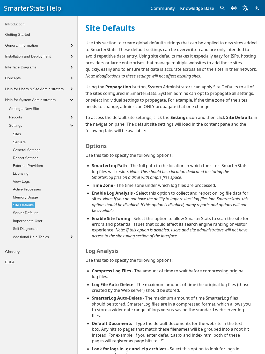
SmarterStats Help (32, 8)
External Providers (28, 166)
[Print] (234, 8)
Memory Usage (25, 197)
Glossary (12, 252)
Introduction (15, 24)
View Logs (21, 181)
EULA (9, 262)
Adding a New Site (24, 109)
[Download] (256, 8)
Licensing (20, 173)
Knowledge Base (197, 8)
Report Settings (25, 158)
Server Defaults (25, 213)
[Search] (222, 8)
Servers (19, 142)
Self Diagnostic (25, 228)
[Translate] (245, 8)
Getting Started (17, 34)
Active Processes (27, 189)
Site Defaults (23, 205)
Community (163, 8)
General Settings (26, 150)
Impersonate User (27, 221)
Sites (17, 134)
